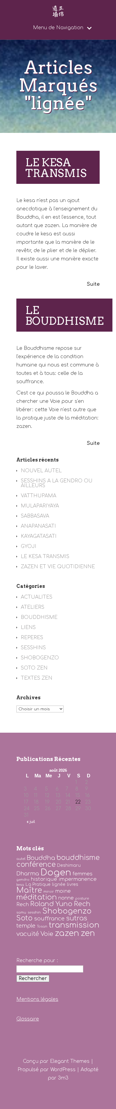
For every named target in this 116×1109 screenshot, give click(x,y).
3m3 (63, 1078)
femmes (83, 874)
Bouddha (41, 858)
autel (20, 859)
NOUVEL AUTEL (41, 470)
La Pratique (38, 884)
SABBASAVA (35, 516)
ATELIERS (32, 607)
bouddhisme (78, 857)
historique (44, 879)
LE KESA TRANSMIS (56, 168)
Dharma (27, 874)
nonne (66, 898)
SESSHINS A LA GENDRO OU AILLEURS (57, 483)
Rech (22, 904)
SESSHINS (33, 647)
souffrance (49, 919)
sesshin (34, 912)
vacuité (27, 934)
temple (25, 926)
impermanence (78, 879)
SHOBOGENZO (40, 658)
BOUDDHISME (39, 617)
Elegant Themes (70, 1061)
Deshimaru (69, 865)
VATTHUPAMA (38, 495)
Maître (29, 890)
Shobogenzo (67, 911)
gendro (22, 879)
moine (63, 891)
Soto (24, 918)
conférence (36, 864)
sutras (76, 918)
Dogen (55, 872)
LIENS (28, 627)
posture (82, 898)
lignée (58, 884)
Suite (93, 284)
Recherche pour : (37, 960)
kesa (20, 884)
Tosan (42, 926)
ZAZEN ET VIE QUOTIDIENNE (58, 566)
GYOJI (28, 546)
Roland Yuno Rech (60, 904)
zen (88, 933)
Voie (46, 934)
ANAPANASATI (38, 526)
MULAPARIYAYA (40, 506)
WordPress (63, 1069)
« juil (31, 822)
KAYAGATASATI (39, 536)
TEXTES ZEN (36, 678)
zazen (67, 933)
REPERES (32, 637)
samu (21, 912)
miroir (48, 891)
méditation (36, 897)
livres (72, 884)
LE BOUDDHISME (64, 315)
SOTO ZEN (34, 668)
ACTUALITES (36, 597)
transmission (74, 925)
